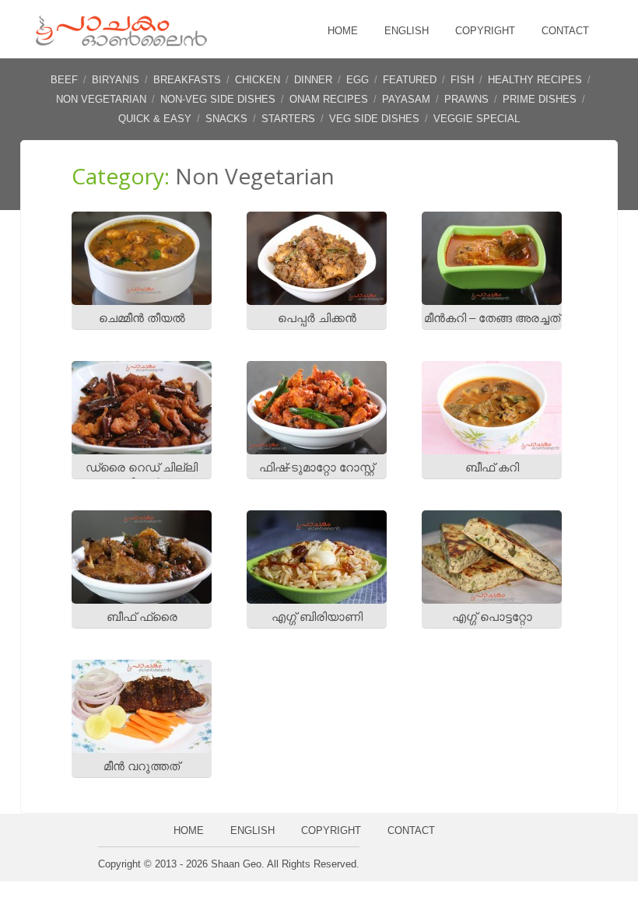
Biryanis (115, 80)
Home (343, 31)
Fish (462, 80)
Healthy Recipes (535, 80)
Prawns (466, 99)
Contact (565, 31)
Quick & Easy (154, 118)
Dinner (313, 80)
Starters (288, 118)
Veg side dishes (374, 118)
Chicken (257, 80)
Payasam (406, 99)
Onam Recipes (328, 99)
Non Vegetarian (101, 99)
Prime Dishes (540, 99)
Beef (64, 80)
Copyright (485, 31)
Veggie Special (476, 118)
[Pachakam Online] (121, 42)
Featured (409, 80)
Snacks (226, 118)
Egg (357, 80)
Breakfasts (187, 80)
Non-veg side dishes (217, 99)
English (406, 31)
